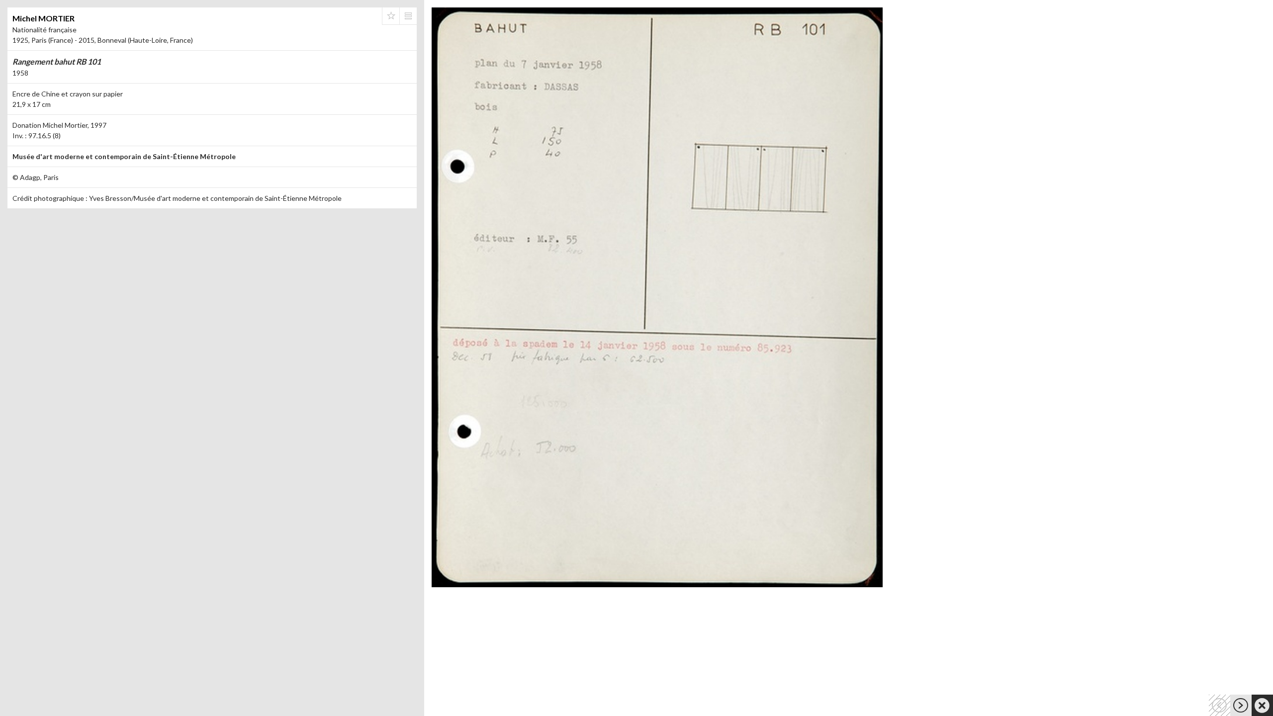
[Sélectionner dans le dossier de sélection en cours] (390, 15)
